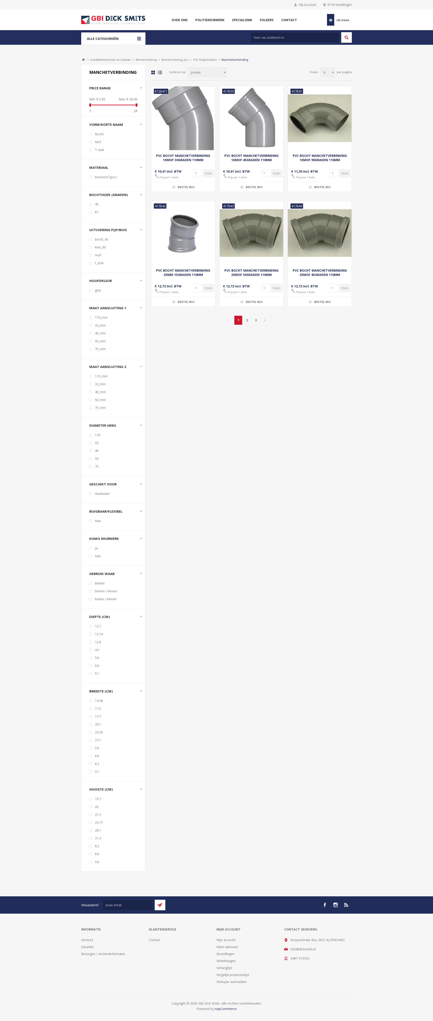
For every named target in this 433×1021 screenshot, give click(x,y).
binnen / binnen (106, 591)
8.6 (97, 854)
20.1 (98, 724)
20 (97, 807)
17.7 (98, 716)
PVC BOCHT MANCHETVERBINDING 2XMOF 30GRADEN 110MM (251, 272)
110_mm (101, 317)
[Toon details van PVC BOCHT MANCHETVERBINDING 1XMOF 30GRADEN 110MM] (183, 118)
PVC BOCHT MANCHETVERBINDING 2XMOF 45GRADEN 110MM (320, 272)
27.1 (98, 740)
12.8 (98, 642)
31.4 (98, 838)
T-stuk (99, 150)
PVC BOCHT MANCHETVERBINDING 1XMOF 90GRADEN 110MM (320, 157)
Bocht (99, 134)
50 (97, 458)
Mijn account (225, 940)
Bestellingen (225, 954)
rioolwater (102, 493)
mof (98, 255)
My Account (307, 4)
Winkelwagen (226, 961)
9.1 (97, 673)
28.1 (98, 830)
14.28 (99, 701)
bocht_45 (101, 239)
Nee (98, 521)
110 (97, 435)
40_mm (100, 333)
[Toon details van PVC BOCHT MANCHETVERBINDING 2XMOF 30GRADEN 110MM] (251, 233)
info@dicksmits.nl (303, 949)
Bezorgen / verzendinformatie (103, 954)
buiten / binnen (106, 599)
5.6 (97, 658)
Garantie (87, 947)
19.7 (98, 799)
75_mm (100, 349)
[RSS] (346, 904)
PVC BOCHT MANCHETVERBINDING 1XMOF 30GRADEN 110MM (183, 157)
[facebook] (324, 904)
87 (97, 212)
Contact (154, 940)
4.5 (97, 650)
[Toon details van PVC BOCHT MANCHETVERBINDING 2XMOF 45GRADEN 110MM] (320, 233)
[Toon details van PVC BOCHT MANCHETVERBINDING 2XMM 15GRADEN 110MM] (183, 233)
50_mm (100, 341)
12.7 (98, 626)
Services (87, 940)
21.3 (98, 814)
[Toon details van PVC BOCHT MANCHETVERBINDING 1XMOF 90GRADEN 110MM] (320, 118)
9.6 (97, 862)
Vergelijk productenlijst (232, 975)
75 (97, 466)
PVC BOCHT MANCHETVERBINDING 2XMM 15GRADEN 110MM (183, 272)
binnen (100, 583)
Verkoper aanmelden (231, 982)
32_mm (100, 325)
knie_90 (100, 247)
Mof (98, 142)
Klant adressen (227, 947)
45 (97, 204)
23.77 (99, 822)
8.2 (97, 764)
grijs (98, 290)
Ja (96, 548)
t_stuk (99, 263)
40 (97, 451)
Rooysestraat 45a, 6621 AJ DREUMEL (317, 940)
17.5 (98, 708)
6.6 (97, 665)
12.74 (99, 634)
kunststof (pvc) (106, 177)
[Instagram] (335, 904)
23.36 (99, 732)
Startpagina (83, 59)
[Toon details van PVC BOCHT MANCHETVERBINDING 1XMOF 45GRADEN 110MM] (251, 118)
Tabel (153, 72)
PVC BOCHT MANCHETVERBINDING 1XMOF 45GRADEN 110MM (251, 157)
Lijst (160, 72)
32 (97, 443)
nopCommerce (226, 1009)
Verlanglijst (224, 968)
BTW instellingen (339, 4)
